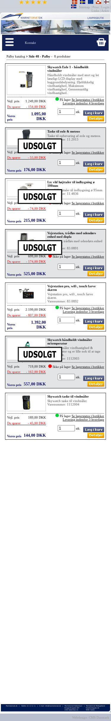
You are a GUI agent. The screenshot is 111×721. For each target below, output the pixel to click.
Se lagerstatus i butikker (88, 99)
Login (105, 7)
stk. (78, 112)
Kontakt (30, 42)
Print (95, 7)
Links (95, 10)
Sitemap (85, 7)
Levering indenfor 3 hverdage (83, 311)
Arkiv (105, 10)
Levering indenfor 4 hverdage (83, 103)
